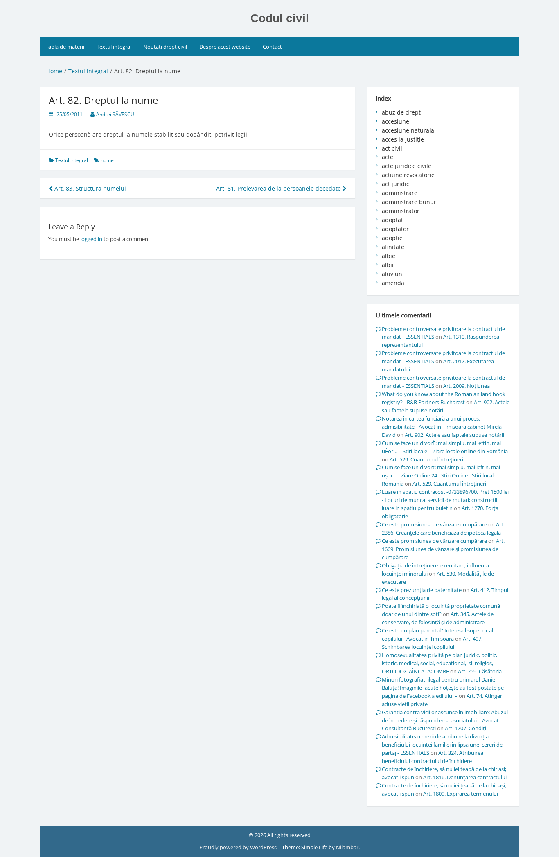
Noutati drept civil (165, 46)
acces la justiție (403, 139)
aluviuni (393, 274)
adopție (392, 238)
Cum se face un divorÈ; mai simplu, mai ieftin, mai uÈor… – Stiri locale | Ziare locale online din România (445, 447)
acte (387, 157)
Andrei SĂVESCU (115, 114)
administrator (400, 211)
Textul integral (114, 46)
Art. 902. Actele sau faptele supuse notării (454, 435)
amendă (393, 283)
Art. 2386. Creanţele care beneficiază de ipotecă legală (443, 528)
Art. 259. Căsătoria (480, 671)
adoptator (395, 229)
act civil (392, 148)
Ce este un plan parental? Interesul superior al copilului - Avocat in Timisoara (437, 634)
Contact (272, 46)
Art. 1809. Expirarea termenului (460, 793)
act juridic (395, 184)
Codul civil (279, 18)
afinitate (393, 247)
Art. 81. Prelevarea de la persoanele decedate (279, 188)
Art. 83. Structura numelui (89, 188)
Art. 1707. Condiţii (466, 728)
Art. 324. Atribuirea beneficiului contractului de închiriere (432, 757)
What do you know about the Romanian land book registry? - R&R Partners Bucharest (443, 398)
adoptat (392, 220)
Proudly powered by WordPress (238, 847)
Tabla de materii (64, 46)
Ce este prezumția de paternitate (422, 590)
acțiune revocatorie (408, 175)
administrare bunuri (410, 202)
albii (388, 265)
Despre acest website (224, 46)
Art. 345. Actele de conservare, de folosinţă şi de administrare (438, 618)
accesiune (395, 121)
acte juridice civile (406, 166)
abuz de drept (401, 112)
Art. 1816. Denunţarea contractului (465, 777)
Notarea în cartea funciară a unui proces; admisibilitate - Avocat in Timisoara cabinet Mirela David (442, 427)
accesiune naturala (408, 130)
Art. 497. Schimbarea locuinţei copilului (432, 642)
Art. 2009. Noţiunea (466, 385)
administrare (399, 193)
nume (107, 160)
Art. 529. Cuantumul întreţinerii (427, 459)
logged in (91, 239)
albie (388, 256)
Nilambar (347, 847)
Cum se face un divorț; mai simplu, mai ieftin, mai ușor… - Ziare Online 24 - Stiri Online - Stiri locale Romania (441, 475)
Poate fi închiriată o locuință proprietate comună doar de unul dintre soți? (441, 610)
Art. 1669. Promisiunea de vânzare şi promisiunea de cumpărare (443, 549)
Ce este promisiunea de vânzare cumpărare (434, 524)
